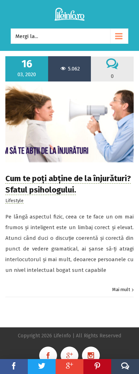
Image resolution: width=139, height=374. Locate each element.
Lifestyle (14, 200)
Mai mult (121, 289)
